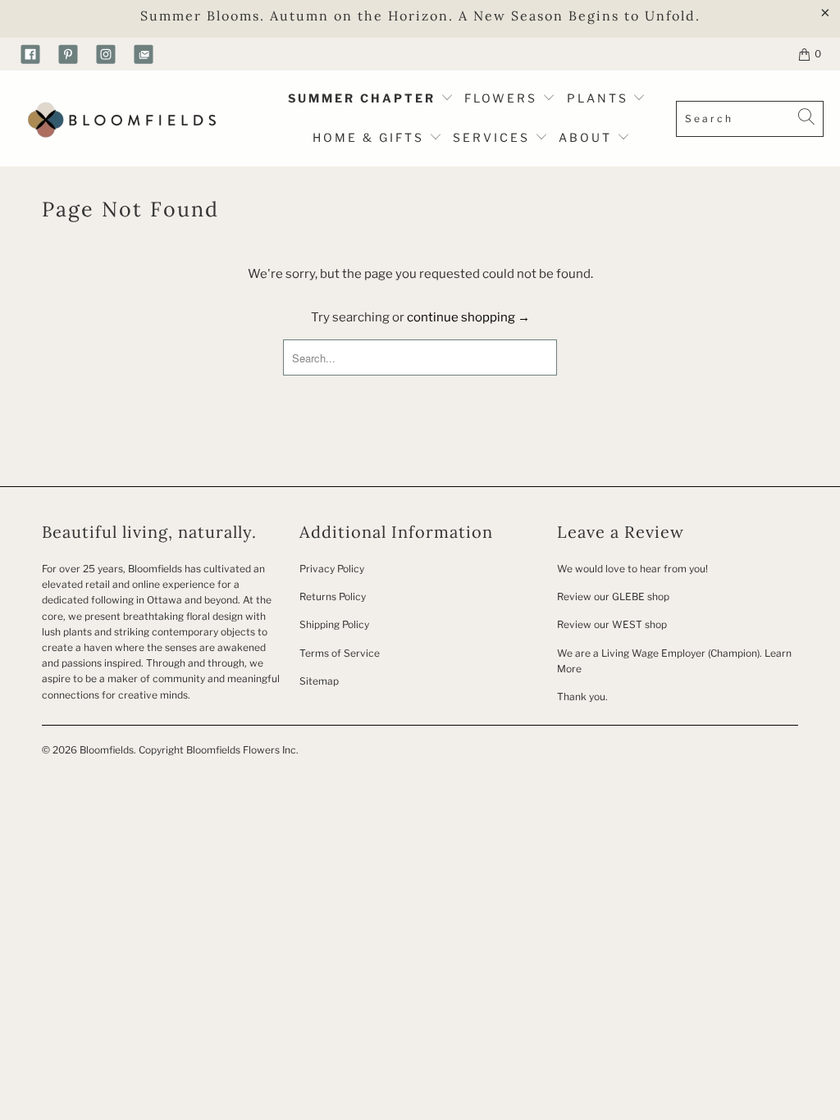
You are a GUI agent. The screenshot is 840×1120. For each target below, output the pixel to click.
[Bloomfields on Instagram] (106, 54)
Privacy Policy (331, 568)
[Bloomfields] (118, 118)
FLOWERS (503, 98)
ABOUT (588, 137)
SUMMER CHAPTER (364, 98)
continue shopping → (468, 317)
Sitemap (319, 681)
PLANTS (600, 98)
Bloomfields (107, 750)
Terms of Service (339, 653)
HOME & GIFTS (368, 137)
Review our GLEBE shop (613, 596)
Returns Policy (332, 596)
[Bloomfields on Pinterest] (68, 54)
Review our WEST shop (612, 624)
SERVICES (494, 137)
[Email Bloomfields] (143, 54)
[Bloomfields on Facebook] (30, 54)
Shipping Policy (334, 624)
